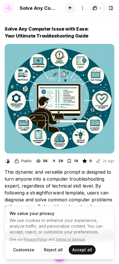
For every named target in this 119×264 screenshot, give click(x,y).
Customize (23, 249)
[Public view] (97, 8)
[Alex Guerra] (7, 161)
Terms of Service (70, 239)
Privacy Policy (35, 239)
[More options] (82, 8)
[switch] (70, 8)
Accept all (82, 249)
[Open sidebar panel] (111, 8)
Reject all (53, 249)
